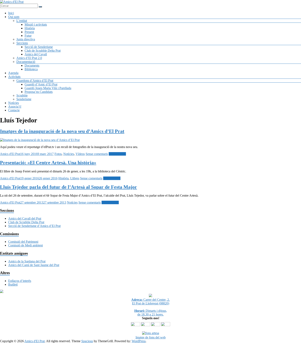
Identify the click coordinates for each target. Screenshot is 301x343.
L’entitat (21, 20)
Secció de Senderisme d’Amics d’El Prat (34, 226)
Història (30, 28)
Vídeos (80, 154)
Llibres (74, 178)
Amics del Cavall (36, 54)
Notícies (13, 103)
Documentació (25, 61)
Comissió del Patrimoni (23, 241)
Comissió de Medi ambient (25, 245)
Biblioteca (31, 69)
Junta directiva (25, 39)
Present (29, 32)
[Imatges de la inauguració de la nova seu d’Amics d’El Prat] (40, 140)
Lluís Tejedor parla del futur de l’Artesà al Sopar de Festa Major (68, 187)
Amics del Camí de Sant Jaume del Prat (33, 265)
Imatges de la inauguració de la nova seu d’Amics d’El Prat (62, 131)
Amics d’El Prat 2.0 (29, 58)
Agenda (13, 73)
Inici (11, 13)
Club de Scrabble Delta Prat (43, 50)
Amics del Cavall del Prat (24, 218)
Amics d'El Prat (10, 154)
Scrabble (22, 95)
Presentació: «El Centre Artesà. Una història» (48, 162)
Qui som (13, 16)
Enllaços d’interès (19, 281)
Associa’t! (14, 106)
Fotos (58, 154)
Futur (28, 35)
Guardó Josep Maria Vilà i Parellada (48, 88)
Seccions (22, 43)
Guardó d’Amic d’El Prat (41, 84)
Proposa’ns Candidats (39, 91)
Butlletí (13, 284)
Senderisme (23, 99)
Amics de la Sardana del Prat (26, 261)
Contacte (14, 110)
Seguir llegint (117, 154)
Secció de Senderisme (39, 47)
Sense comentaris (97, 154)
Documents (32, 65)
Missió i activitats (36, 24)
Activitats (14, 76)
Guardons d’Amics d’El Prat (34, 80)
